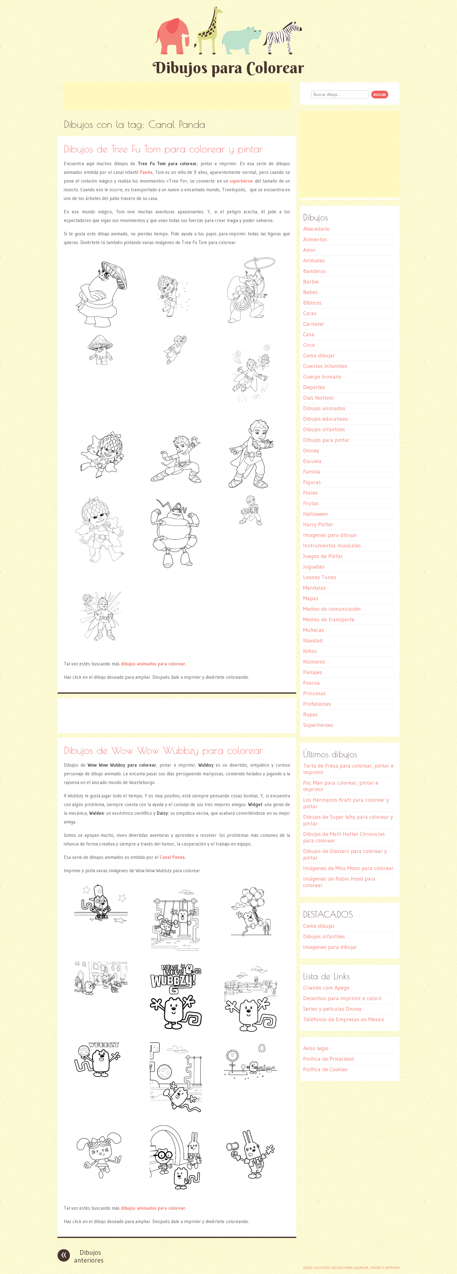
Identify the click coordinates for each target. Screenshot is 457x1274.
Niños (310, 651)
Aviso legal (316, 1048)
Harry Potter (318, 524)
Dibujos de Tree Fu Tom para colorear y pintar (163, 149)
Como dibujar (319, 355)
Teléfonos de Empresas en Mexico (343, 1019)
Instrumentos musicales (332, 545)
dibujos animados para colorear (153, 664)
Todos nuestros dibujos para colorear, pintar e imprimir (351, 1268)
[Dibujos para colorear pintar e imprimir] (228, 30)
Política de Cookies (325, 1069)
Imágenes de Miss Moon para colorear (348, 868)
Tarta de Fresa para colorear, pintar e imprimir (348, 769)
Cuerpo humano (322, 376)
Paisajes (312, 672)
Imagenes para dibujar (330, 535)
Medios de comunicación (332, 608)
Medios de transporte (328, 619)
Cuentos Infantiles (325, 366)
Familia (311, 471)
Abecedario (316, 228)
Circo (309, 345)
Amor (309, 250)
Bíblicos (312, 302)
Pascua (311, 682)
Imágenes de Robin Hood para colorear (339, 882)
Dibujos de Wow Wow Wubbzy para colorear (163, 750)
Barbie (311, 281)
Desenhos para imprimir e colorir (342, 998)
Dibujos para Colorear (228, 67)
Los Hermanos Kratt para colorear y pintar (346, 803)
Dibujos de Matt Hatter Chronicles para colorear (344, 837)
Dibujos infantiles (324, 429)
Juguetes (314, 566)
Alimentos (315, 239)
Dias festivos (318, 397)
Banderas (314, 271)
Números (314, 661)
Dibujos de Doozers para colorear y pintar (345, 854)
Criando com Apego (326, 987)
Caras (309, 313)
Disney (311, 450)
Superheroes (318, 725)
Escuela (312, 461)
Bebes (310, 292)
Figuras (312, 482)
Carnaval (313, 323)
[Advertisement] (177, 96)
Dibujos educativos (325, 418)
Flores (310, 492)
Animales (314, 260)
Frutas (311, 503)
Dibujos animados (324, 408)
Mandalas (314, 587)
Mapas (310, 598)
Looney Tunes (319, 577)
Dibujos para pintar (326, 440)
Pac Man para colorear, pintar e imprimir (340, 786)
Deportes (314, 387)
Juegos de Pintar (323, 556)
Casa (308, 334)
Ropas (310, 714)
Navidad (313, 640)
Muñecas (313, 630)
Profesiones (317, 703)
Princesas (314, 693)
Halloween (315, 513)
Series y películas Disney (332, 1008)
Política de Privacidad (328, 1058)
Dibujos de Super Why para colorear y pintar (348, 820)
